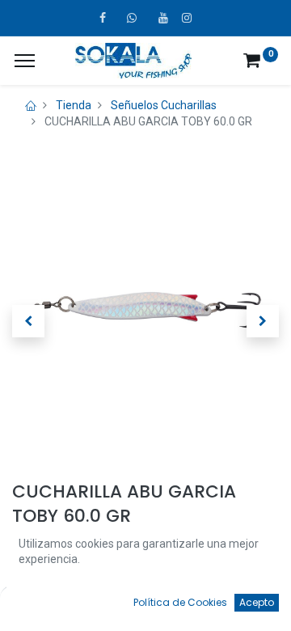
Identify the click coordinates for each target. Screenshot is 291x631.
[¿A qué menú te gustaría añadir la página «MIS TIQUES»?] (24, 60)
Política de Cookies (180, 602)
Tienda (73, 105)
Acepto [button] (256, 602)
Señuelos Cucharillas (164, 105)
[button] (28, 321)
